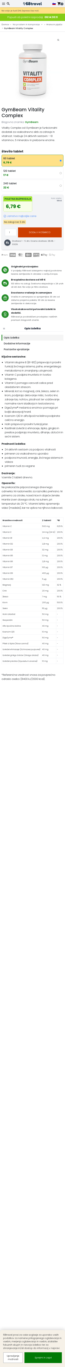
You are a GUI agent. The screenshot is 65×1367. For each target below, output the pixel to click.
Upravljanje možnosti (13, 1357)
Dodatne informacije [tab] (17, 343)
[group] (32, 69)
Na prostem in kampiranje (26, 24)
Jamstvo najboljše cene (21, 216)
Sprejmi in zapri (43, 1357)
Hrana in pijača (54, 24)
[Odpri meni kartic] (4, 328)
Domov (5, 24)
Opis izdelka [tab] (11, 337)
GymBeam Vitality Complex (18, 28)
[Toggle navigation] (4, 4)
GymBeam (31, 122)
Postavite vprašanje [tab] (16, 349)
